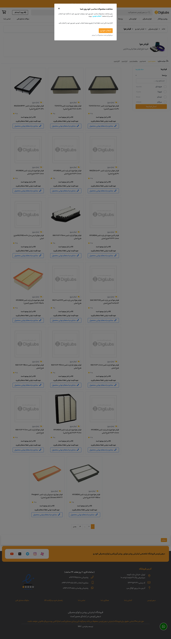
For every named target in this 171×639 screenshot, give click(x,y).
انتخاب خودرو (105, 30)
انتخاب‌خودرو (97, 16)
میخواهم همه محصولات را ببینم (102, 35)
